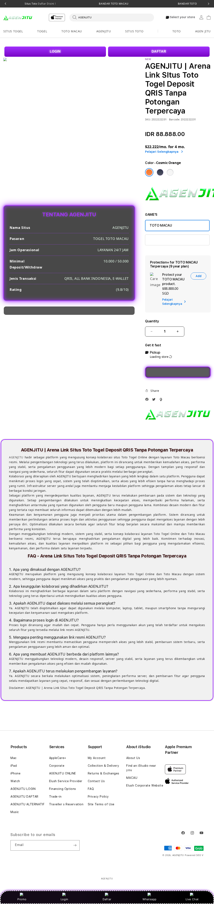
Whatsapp (150, 899)
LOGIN (55, 51)
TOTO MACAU (71, 31)
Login (64, 899)
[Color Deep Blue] (160, 172)
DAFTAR (159, 51)
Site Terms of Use (101, 804)
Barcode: (174, 119)
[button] (13, 31)
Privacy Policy (98, 796)
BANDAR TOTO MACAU (113, 3)
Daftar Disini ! (46, 3)
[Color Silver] (170, 172)
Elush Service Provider (65, 781)
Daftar (107, 899)
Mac (13, 758)
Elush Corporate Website (144, 785)
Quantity (152, 321)
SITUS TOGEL (13, 31)
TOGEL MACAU (161, 240)
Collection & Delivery (103, 765)
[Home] (17, 17)
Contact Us (96, 781)
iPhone (15, 773)
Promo (21, 899)
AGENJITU (103, 31)
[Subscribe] (74, 845)
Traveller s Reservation (66, 804)
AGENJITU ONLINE (62, 773)
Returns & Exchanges (103, 773)
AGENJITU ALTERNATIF (27, 804)
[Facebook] (148, 400)
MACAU (131, 777)
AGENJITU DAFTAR (24, 796)
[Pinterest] (161, 400)
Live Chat (192, 899)
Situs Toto (40, 3)
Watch (15, 781)
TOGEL (42, 31)
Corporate (56, 765)
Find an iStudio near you (141, 768)
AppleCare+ (57, 758)
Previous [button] (5, 4)
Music (14, 812)
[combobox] (111, 17)
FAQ (91, 789)
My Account (97, 758)
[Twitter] (155, 400)
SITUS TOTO (134, 31)
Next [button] (208, 4)
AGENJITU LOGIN (23, 789)
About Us (133, 758)
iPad (13, 765)
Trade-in (55, 796)
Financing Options (62, 789)
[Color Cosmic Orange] (149, 172)
